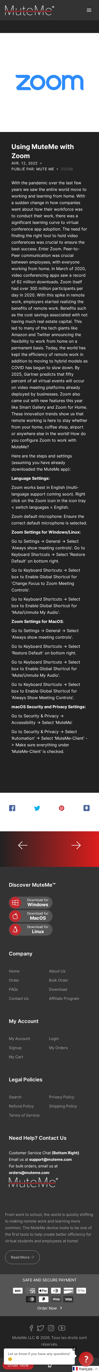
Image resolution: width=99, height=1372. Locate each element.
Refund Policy (21, 1106)
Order (14, 980)
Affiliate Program (64, 998)
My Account (19, 1038)
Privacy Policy (61, 1097)
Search (15, 1097)
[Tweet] (37, 808)
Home (14, 971)
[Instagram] (53, 1329)
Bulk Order (58, 980)
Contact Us (19, 998)
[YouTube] (63, 1329)
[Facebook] (33, 1329)
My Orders (58, 1047)
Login (54, 1038)
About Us (57, 971)
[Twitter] (42, 1329)
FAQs (13, 989)
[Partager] (12, 808)
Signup (15, 1047)
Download (58, 989)
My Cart (16, 1056)
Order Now (18, 1364)
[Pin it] (62, 808)
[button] (85, 1369)
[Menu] (88, 10)
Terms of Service (24, 1115)
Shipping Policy (63, 1106)
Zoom (67, 169)
